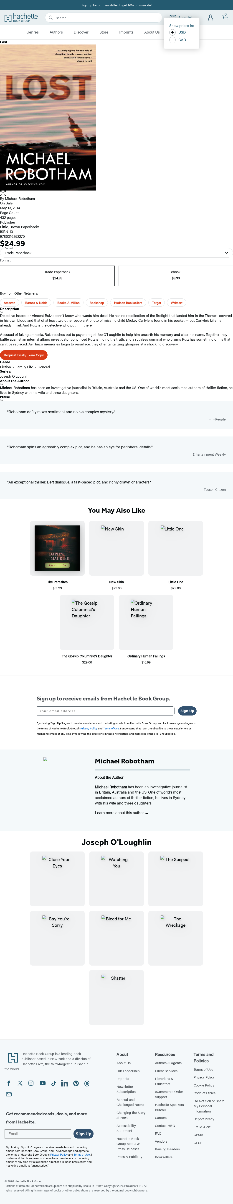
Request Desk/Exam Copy (24, 355)
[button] (116, 193)
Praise (5, 397)
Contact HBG (165, 1125)
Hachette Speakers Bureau (169, 1107)
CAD (182, 39)
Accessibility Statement (126, 1128)
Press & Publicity (129, 1156)
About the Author (14, 381)
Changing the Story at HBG (130, 1115)
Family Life (24, 366)
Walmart (176, 302)
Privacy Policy (204, 1077)
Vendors (161, 1141)
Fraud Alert (202, 1126)
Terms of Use (203, 1069)
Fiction (5, 366)
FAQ (158, 1133)
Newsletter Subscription (126, 1089)
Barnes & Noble (36, 302)
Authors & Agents (168, 1062)
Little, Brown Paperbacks (20, 226)
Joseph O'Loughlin (15, 376)
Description (9, 309)
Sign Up (187, 711)
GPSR (198, 1142)
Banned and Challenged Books (130, 1102)
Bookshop (97, 302)
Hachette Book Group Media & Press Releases (128, 1143)
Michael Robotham (20, 198)
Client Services (166, 1070)
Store (103, 32)
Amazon (9, 302)
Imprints (126, 32)
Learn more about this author (120, 812)
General (44, 366)
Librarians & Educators (164, 1081)
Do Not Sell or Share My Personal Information (209, 1105)
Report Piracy (204, 1118)
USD (182, 32)
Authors (56, 32)
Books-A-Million (68, 302)
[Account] (211, 18)
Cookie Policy (204, 1085)
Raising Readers (167, 1149)
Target (156, 302)
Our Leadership (128, 1070)
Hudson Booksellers (128, 302)
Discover (81, 32)
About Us (152, 32)
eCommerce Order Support (169, 1094)
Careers (161, 1117)
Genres (32, 32)
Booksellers (163, 1156)
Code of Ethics (204, 1092)
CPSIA (198, 1134)
